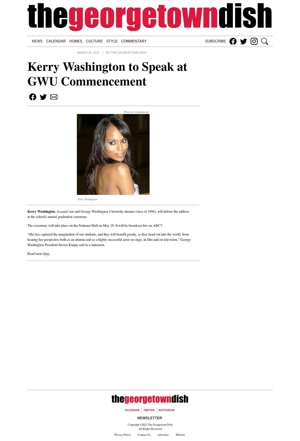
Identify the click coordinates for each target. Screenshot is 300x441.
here (46, 253)
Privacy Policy (122, 435)
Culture (94, 41)
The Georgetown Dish (128, 52)
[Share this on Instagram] (254, 41)
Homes (75, 41)
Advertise (163, 435)
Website (180, 435)
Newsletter (149, 418)
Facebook (132, 410)
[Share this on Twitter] (243, 41)
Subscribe (215, 41)
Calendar (56, 41)
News (37, 41)
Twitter (149, 410)
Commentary (134, 41)
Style (112, 41)
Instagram (166, 410)
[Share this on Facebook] (233, 41)
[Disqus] (113, 326)
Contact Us (144, 435)
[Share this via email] (54, 97)
